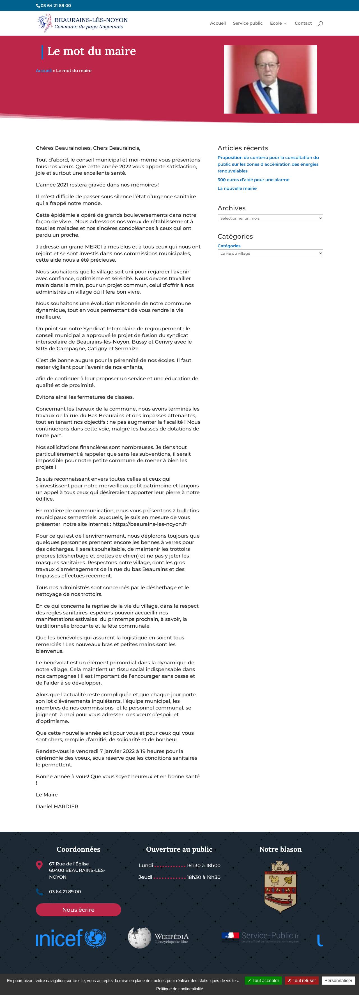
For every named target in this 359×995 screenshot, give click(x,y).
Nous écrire (78, 909)
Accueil (44, 70)
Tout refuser (303, 980)
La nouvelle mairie (237, 188)
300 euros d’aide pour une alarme (253, 179)
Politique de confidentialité (179, 988)
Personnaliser (338, 980)
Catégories (229, 245)
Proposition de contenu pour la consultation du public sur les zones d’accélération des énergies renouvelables (268, 164)
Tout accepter (265, 980)
